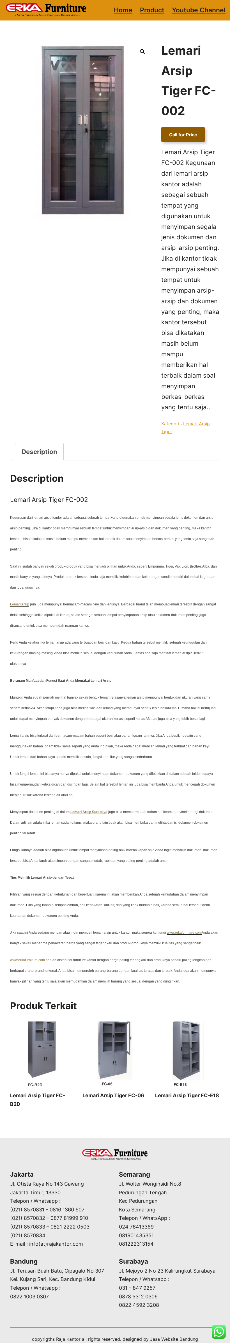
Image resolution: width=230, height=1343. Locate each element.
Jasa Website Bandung (174, 1339)
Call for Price (183, 134)
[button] (142, 52)
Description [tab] (39, 451)
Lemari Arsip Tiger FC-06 (113, 1095)
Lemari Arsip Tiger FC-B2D (37, 1099)
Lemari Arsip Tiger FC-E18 (187, 1095)
